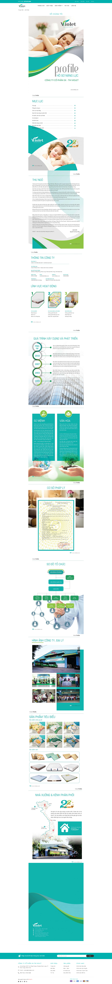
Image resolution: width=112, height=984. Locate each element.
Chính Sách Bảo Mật (81, 966)
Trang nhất (20, 10)
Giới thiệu (77, 1)
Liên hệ (92, 1)
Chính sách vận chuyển (81, 968)
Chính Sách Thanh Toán (82, 970)
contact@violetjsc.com (29, 970)
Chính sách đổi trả (80, 972)
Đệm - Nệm (66, 968)
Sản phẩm (82, 1)
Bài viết (87, 1)
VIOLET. (30, 979)
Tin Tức (66, 5)
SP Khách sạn (66, 970)
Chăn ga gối (66, 966)
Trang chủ (41, 5)
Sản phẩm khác (67, 972)
